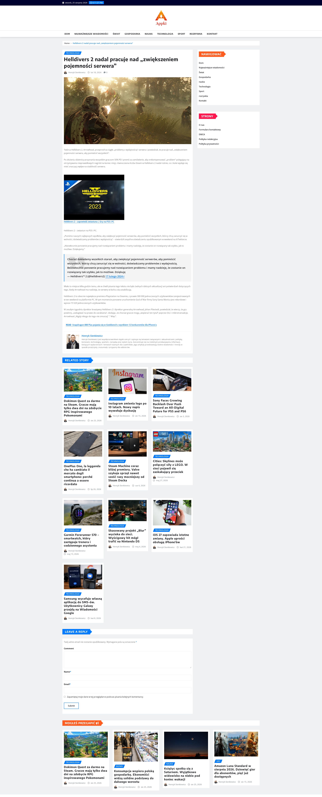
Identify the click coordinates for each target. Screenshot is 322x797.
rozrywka (196, 34)
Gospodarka (132, 34)
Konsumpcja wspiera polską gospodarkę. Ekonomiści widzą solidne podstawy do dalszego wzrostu (134, 776)
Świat (116, 34)
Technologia (165, 34)
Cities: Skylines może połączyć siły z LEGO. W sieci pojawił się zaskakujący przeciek (170, 466)
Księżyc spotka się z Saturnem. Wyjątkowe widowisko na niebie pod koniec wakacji (182, 774)
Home (67, 43)
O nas (201, 125)
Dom (67, 34)
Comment (69, 648)
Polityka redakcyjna (208, 139)
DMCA (202, 134)
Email (67, 684)
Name (67, 671)
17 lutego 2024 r (115, 276)
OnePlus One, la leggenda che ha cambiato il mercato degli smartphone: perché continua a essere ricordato (82, 475)
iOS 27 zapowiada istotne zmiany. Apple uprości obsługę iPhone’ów (171, 538)
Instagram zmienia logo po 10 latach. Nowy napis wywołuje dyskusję (127, 407)
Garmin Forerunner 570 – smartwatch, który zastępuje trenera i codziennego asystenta (81, 540)
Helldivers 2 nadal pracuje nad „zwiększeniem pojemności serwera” (103, 43)
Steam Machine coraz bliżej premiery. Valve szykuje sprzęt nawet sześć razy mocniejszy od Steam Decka (126, 473)
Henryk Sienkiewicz (76, 72)
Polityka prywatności (209, 143)
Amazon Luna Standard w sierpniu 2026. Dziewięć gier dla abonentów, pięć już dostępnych (234, 771)
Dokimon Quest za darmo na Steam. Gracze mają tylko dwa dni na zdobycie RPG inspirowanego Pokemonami (83, 408)
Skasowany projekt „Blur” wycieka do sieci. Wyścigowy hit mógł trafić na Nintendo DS (127, 536)
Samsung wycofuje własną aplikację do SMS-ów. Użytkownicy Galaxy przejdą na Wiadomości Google (83, 606)
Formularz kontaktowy (210, 129)
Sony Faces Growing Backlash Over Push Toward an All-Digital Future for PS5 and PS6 (169, 406)
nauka (149, 34)
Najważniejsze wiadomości (91, 34)
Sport (181, 34)
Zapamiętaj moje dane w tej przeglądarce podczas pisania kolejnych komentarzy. (105, 696)
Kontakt (212, 34)
